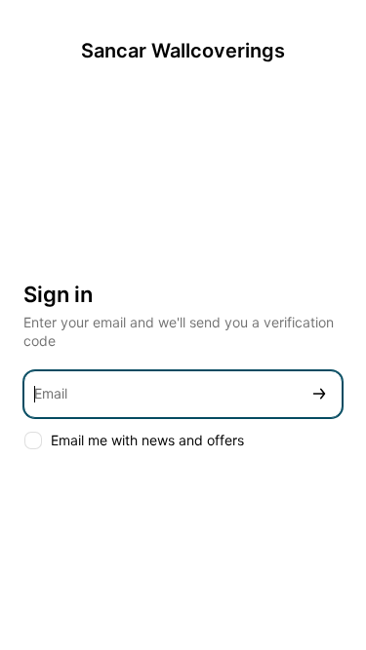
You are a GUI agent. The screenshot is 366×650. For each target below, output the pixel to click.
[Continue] (319, 394)
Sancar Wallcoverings (183, 50)
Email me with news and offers (147, 440)
